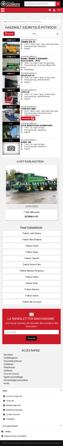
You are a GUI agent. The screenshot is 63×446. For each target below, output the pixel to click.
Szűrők (10, 34)
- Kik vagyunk (56, 443)
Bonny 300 (6, 139)
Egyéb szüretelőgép (13, 377)
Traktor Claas (31, 252)
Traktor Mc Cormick (31, 302)
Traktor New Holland (31, 239)
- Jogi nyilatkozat (27, 443)
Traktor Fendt (31, 246)
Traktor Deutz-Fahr (31, 264)
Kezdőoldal (10, 21)
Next (54, 193)
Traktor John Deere (31, 233)
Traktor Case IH (31, 258)
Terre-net (10, 401)
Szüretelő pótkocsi (35, 21)
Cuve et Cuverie (11, 374)
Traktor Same (31, 295)
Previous (9, 193)
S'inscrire (31, 338)
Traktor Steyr (31, 283)
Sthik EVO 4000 (8, 106)
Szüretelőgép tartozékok (16, 380)
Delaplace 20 (7, 73)
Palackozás (9, 367)
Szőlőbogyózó (11, 358)
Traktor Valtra (31, 277)
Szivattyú (8, 354)
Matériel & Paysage (14, 410)
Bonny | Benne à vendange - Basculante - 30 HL (22, 56)
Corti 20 (5, 89)
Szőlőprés (8, 364)
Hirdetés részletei (33, 200)
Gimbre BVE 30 (8, 39)
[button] (2, 10)
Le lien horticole (13, 414)
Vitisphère (10, 419)
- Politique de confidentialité (42, 443)
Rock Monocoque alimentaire (14, 123)
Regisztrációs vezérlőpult (15, 436)
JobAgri (7, 431)
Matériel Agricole (13, 405)
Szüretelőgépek (21, 21)
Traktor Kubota (31, 289)
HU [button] (58, 10)
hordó (6, 383)
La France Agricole (14, 396)
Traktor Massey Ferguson (31, 271)
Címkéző (8, 370)
